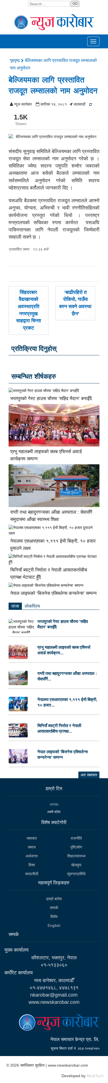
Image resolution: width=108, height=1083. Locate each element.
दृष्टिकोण (76, 847)
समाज (32, 847)
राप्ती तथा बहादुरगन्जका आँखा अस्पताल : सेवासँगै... (67, 676)
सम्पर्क (54, 907)
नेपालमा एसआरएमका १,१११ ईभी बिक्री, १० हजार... (67, 702)
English (54, 925)
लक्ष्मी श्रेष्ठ (53, 812)
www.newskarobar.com (54, 1002)
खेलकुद (76, 865)
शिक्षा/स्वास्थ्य (76, 856)
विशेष (54, 916)
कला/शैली (31, 874)
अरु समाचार (89, 775)
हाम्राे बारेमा (54, 899)
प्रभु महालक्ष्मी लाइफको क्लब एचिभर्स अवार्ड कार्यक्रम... (63, 650)
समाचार (32, 838)
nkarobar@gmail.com (54, 995)
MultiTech (95, 1076)
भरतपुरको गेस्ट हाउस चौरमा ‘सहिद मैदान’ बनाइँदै (51, 398)
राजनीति (76, 838)
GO (75, 4)
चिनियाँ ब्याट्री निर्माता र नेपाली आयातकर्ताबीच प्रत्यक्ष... (59, 728)
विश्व (32, 865)
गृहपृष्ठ (15, 60)
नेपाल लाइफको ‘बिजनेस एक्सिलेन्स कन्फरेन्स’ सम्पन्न (53, 593)
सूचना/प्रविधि (76, 874)
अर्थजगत (31, 856)
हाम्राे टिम (54, 788)
